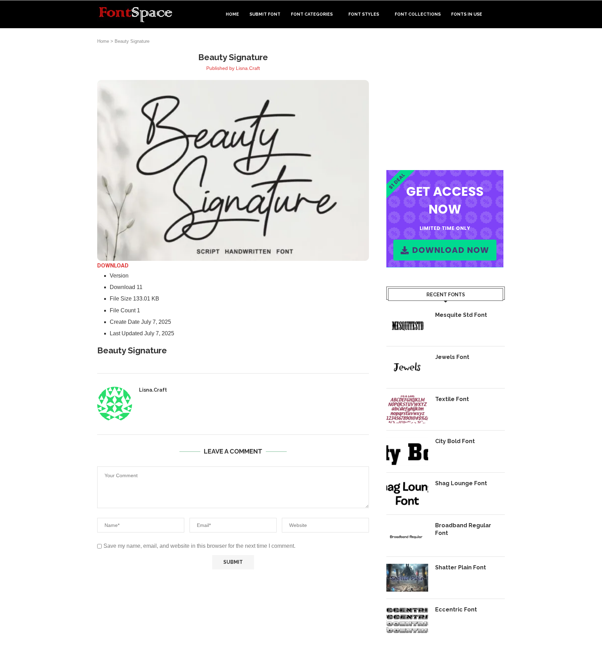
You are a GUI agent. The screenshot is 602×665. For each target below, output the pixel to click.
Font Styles (363, 14)
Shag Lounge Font (461, 483)
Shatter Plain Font (460, 567)
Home (232, 14)
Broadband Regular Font (463, 529)
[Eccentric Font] (407, 620)
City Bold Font (455, 441)
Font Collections (418, 14)
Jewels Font (452, 357)
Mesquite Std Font (461, 315)
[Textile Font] (407, 409)
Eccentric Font (456, 609)
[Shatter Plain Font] (407, 578)
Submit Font (264, 14)
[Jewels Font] (407, 367)
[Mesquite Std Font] (407, 325)
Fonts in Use (466, 14)
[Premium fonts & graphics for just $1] (444, 175)
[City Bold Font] (407, 451)
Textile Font (452, 399)
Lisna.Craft (248, 68)
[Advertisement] (445, 100)
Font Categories (312, 14)
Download (113, 265)
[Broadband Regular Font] (407, 536)
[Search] (501, 14)
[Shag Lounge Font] (407, 493)
